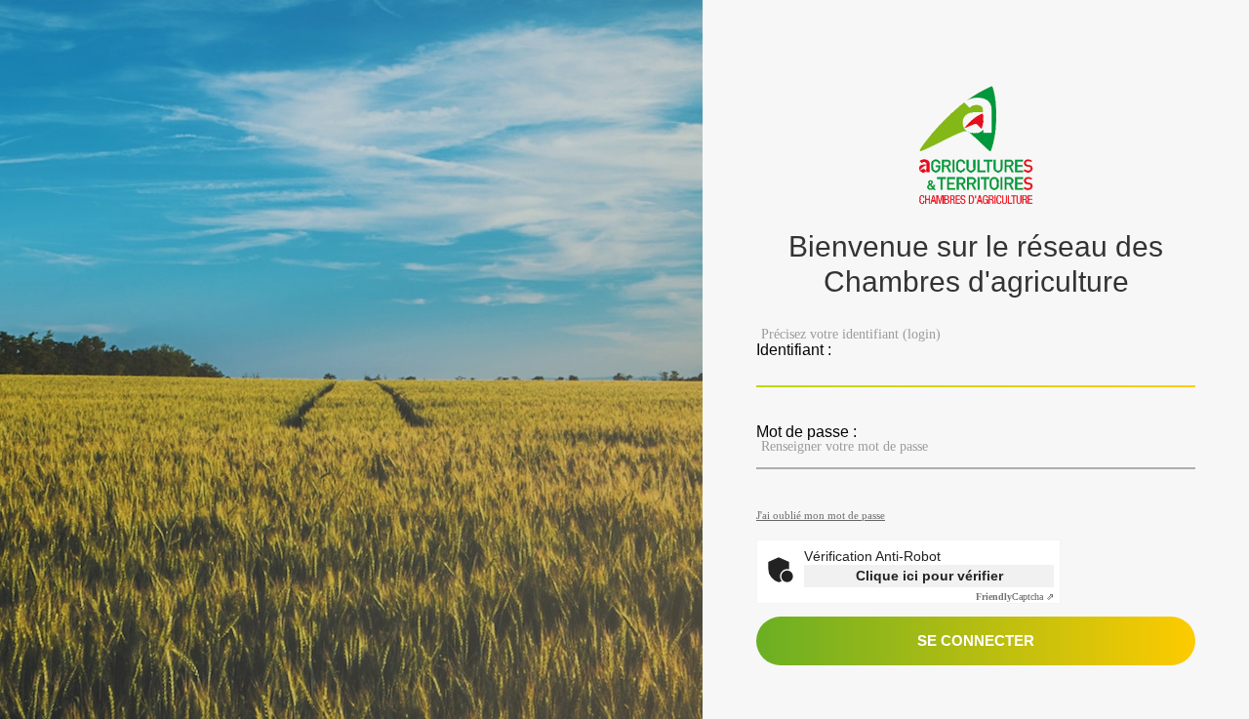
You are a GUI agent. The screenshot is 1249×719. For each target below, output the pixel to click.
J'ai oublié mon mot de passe (820, 515)
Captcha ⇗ (1015, 596)
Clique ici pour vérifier (929, 575)
